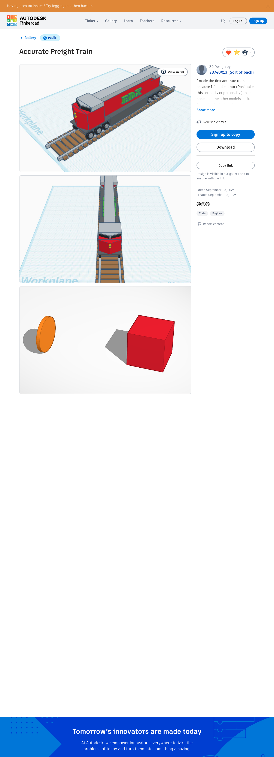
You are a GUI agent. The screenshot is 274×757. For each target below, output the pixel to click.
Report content (213, 224)
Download (225, 147)
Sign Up (258, 21)
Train (202, 213)
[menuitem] (91, 21)
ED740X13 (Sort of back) (231, 72)
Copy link (226, 165)
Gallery (30, 37)
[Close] (268, 5)
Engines (217, 213)
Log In (238, 21)
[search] (223, 21)
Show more (206, 109)
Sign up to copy (225, 134)
